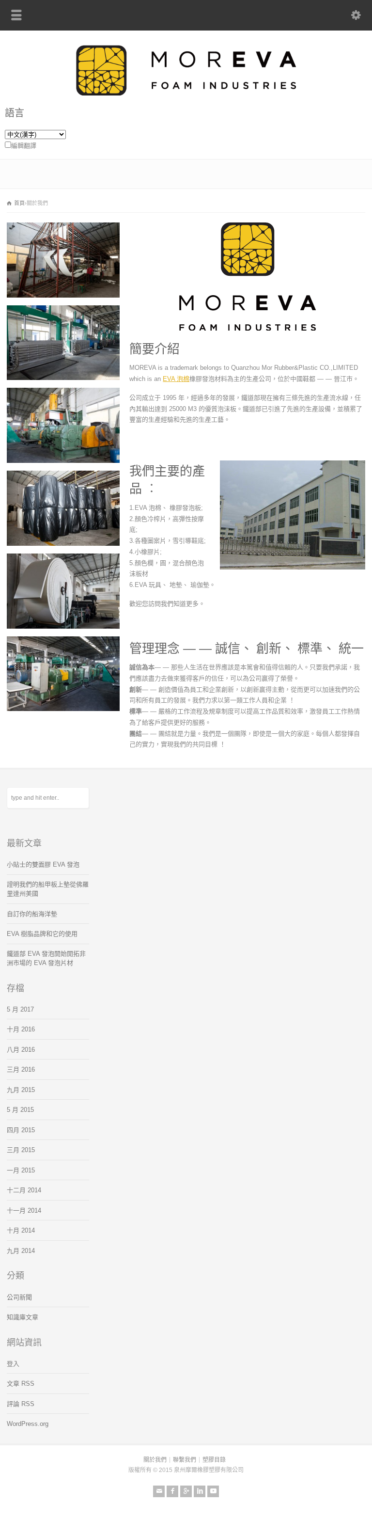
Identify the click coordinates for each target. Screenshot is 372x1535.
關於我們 (155, 1459)
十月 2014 (21, 1230)
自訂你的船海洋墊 (32, 914)
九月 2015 (21, 1089)
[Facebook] (172, 1491)
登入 (13, 1363)
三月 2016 (21, 1069)
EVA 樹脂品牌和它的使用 (42, 933)
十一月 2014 (24, 1210)
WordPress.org (27, 1423)
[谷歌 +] (186, 1491)
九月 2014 (21, 1250)
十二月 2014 (24, 1190)
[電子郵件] (159, 1491)
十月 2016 (21, 1029)
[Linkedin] (199, 1491)
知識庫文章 (22, 1317)
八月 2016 (21, 1049)
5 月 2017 (20, 1009)
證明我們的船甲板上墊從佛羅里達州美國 (48, 889)
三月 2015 (21, 1150)
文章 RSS (20, 1383)
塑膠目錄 (214, 1459)
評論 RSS (20, 1404)
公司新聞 (19, 1297)
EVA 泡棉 (176, 378)
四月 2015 (21, 1130)
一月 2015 (21, 1170)
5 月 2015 (20, 1109)
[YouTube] (213, 1491)
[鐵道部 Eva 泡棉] (186, 93)
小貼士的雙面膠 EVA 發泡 (43, 864)
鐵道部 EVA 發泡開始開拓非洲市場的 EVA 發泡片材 (46, 958)
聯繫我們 (184, 1459)
